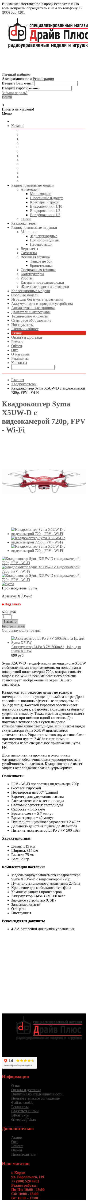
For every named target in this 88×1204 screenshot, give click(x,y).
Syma (32, 588)
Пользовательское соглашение (35, 1098)
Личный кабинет (24, 329)
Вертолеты (29, 249)
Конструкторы (32, 274)
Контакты (19, 363)
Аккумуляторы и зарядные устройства (51, 160)
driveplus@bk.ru (23, 1119)
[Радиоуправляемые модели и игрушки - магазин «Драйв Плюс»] (48, 1043)
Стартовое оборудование (41, 177)
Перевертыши (41, 244)
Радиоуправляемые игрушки (43, 139)
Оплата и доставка (26, 1090)
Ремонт (17, 342)
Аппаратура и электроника (42, 164)
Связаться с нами (25, 1111)
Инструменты (32, 181)
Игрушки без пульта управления (47, 151)
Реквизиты (20, 358)
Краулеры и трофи (44, 202)
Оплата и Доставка (26, 337)
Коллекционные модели (40, 143)
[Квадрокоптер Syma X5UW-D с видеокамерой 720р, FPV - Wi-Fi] (48, 534)
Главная (17, 380)
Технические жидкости (39, 173)
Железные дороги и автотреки (45, 287)
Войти (7, 97)
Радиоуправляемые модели (42, 130)
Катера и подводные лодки (42, 282)
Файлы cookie (22, 1103)
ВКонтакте (20, 1115)
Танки (26, 219)
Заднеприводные (43, 236)
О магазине (20, 354)
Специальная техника (38, 270)
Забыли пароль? (14, 93)
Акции (16, 333)
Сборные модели (34, 147)
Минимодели (40, 194)
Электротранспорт (35, 156)
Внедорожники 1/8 (45, 211)
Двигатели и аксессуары (40, 168)
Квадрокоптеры (33, 135)
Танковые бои (41, 261)
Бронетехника (41, 266)
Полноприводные (44, 240)
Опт (14, 350)
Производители (23, 1154)
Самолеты (29, 253)
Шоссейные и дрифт (46, 198)
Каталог (17, 126)
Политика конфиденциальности (37, 1094)
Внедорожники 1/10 (46, 206)
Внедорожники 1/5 (45, 215)
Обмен (16, 346)
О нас (15, 1086)
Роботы (27, 278)
